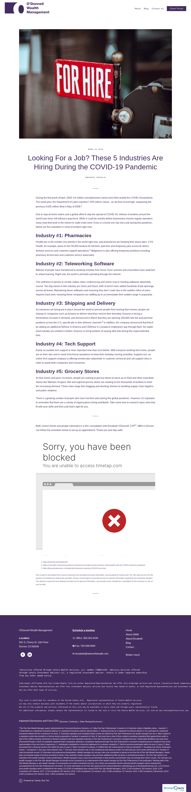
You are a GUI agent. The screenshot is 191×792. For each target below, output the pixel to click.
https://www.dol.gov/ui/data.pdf (55, 562)
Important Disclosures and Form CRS (39, 721)
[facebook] (22, 654)
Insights (90, 177)
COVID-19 (101, 177)
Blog (146, 8)
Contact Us (158, 8)
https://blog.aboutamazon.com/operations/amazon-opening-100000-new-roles (74, 568)
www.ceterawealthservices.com (173, 710)
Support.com (140, 354)
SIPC (105, 670)
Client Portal (176, 8)
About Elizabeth (134, 638)
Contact (130, 647)
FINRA (98, 670)
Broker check (133, 655)
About (138, 8)
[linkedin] (29, 654)
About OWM (132, 634)
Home (129, 630)
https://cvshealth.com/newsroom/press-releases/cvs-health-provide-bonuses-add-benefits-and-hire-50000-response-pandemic (94, 565)
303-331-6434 (90, 638)
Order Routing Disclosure (90, 721)
